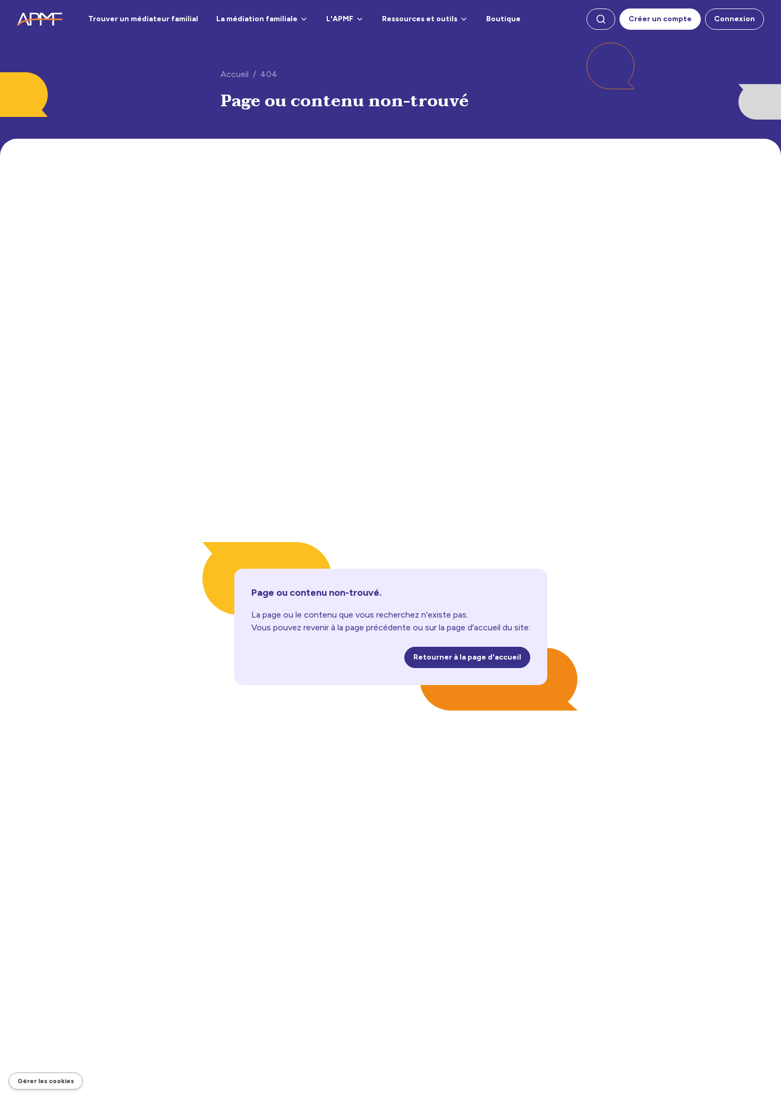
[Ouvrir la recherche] (601, 19)
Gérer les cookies (46, 1081)
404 (268, 74)
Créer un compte (660, 18)
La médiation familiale (257, 18)
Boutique (503, 18)
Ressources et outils (419, 18)
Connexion (734, 18)
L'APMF (339, 18)
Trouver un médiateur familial (143, 18)
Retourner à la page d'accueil (467, 657)
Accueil (234, 74)
